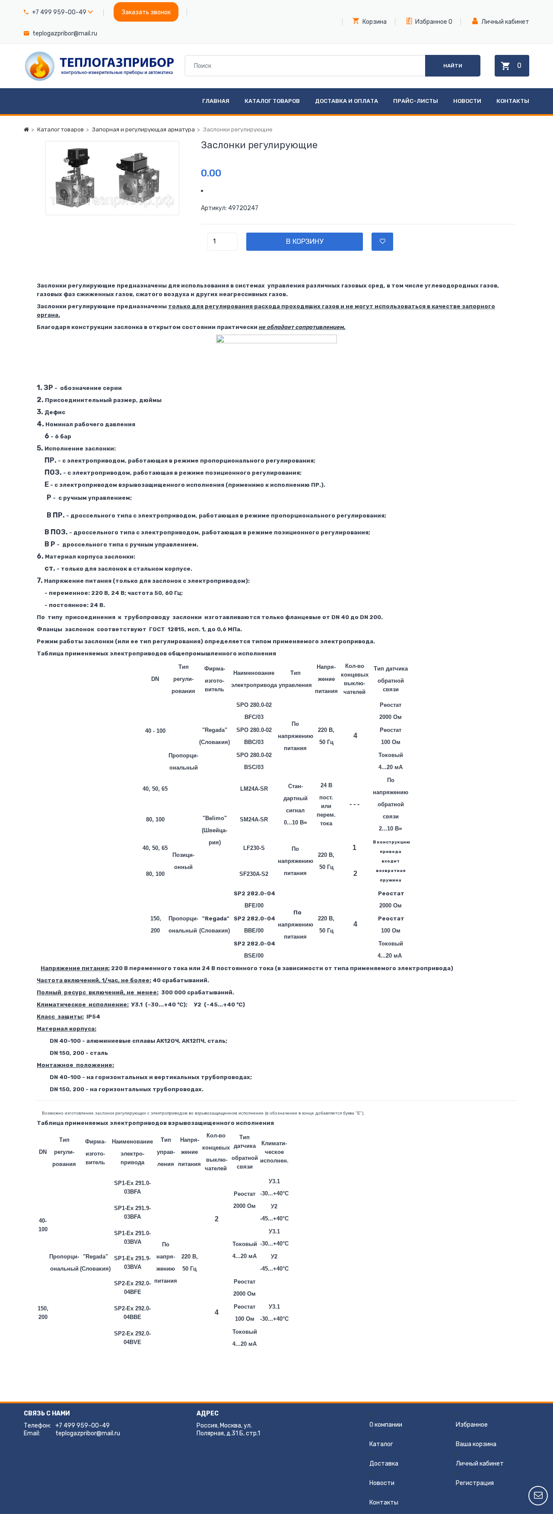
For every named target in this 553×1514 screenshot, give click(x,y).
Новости (467, 101)
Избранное (430, 22)
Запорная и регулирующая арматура (143, 129)
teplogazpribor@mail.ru (64, 33)
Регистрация (475, 1483)
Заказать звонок (146, 12)
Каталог (381, 1444)
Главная (215, 101)
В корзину (304, 241)
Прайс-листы (415, 101)
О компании (385, 1424)
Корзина (374, 22)
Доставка (383, 1463)
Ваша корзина (476, 1444)
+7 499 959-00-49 (59, 12)
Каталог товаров (272, 101)
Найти (452, 66)
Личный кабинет (504, 22)
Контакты (512, 101)
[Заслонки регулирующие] (112, 178)
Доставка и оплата (346, 101)
